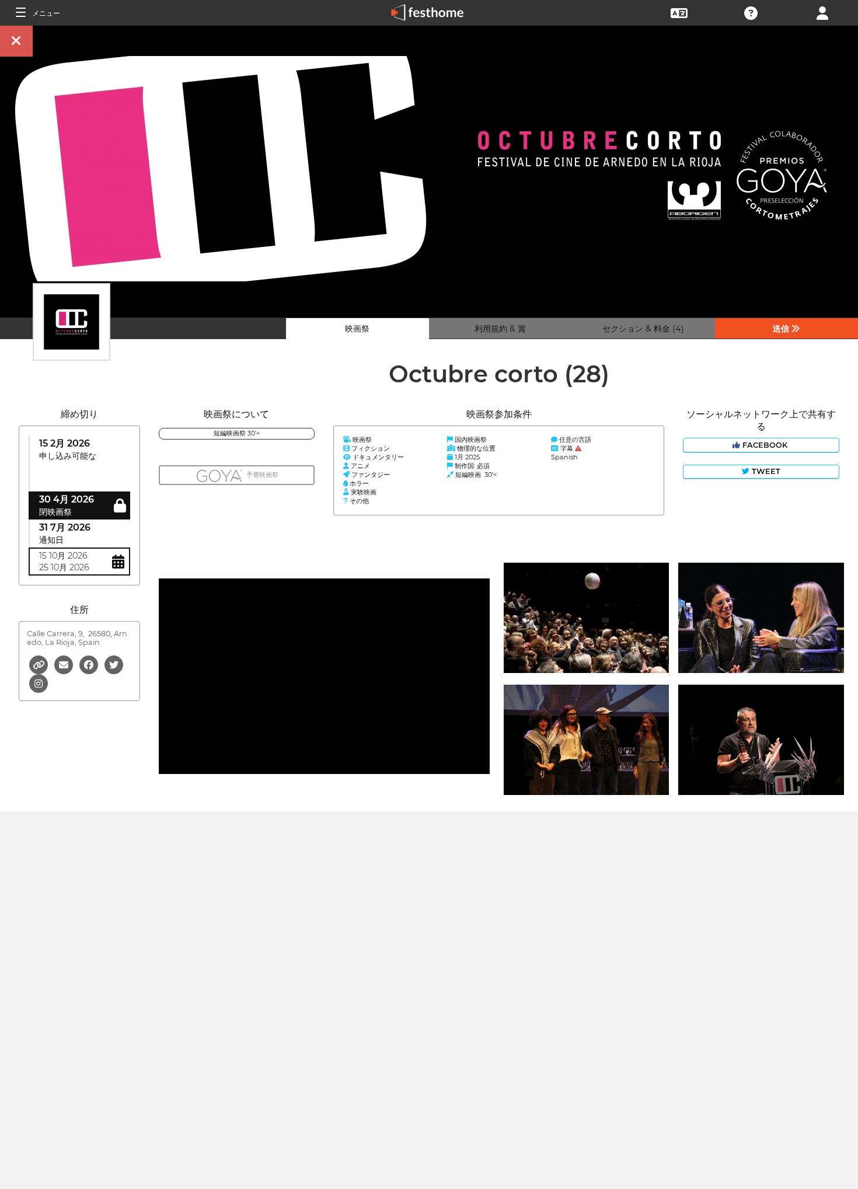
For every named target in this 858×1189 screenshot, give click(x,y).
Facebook (765, 445)
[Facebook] (89, 664)
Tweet (764, 471)
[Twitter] (113, 664)
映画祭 (357, 328)
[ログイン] (822, 12)
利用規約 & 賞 (500, 328)
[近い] (16, 41)
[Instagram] (38, 682)
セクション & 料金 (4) (643, 328)
